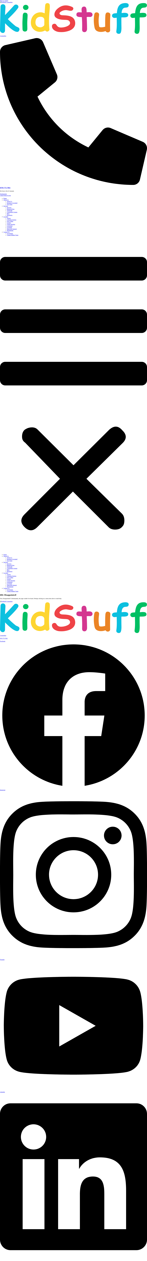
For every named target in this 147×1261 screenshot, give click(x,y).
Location (5, 216)
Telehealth (9, 210)
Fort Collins (10, 221)
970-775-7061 (4, 638)
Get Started (10, 233)
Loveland (9, 227)
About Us (6, 200)
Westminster (10, 230)
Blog (8, 213)
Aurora (9, 218)
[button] (73, 395)
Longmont (9, 226)
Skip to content (4, 0)
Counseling (3, 36)
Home (5, 198)
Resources (9, 215)
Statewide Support (12, 229)
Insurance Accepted (12, 203)
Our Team (9, 204)
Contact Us (6, 232)
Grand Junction (11, 224)
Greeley (9, 223)
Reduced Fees (10, 209)
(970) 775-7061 (5, 188)
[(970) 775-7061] (73, 184)
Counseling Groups (12, 212)
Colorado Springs (11, 220)
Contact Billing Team (12, 235)
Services (5, 206)
